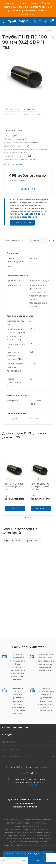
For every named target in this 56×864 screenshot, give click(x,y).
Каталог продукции (15, 727)
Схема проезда (30, 784)
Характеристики (14, 241)
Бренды (7, 734)
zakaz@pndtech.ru (27, 217)
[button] (25, 518)
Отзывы (35, 241)
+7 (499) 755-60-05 (30, 214)
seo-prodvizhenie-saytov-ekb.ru (39, 845)
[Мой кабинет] (45, 21)
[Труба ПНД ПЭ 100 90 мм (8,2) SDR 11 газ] (28, 78)
